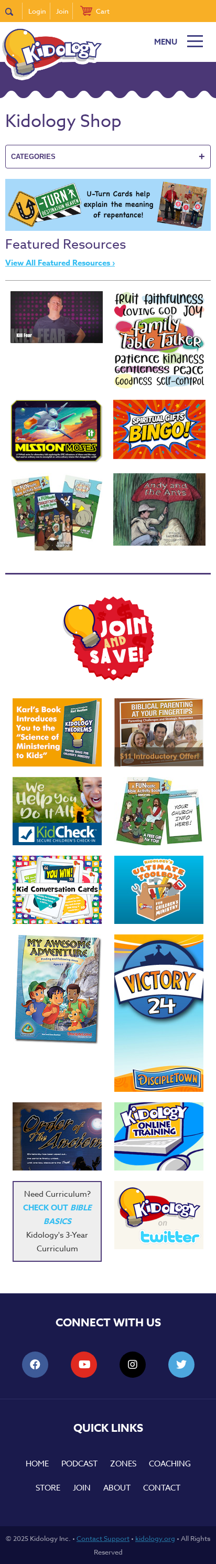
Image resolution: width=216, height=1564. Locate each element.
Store (48, 1488)
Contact (161, 1488)
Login (37, 11)
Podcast (79, 1464)
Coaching (170, 1464)
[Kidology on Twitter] (158, 1215)
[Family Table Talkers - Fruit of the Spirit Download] (159, 340)
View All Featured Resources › (60, 262)
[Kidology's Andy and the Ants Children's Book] (159, 509)
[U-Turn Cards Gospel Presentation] (108, 228)
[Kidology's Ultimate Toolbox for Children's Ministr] (158, 890)
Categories (108, 156)
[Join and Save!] (108, 678)
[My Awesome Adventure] (57, 990)
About (117, 1488)
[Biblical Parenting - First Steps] (158, 732)
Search (14, 11)
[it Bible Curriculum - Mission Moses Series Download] (56, 431)
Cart (103, 11)
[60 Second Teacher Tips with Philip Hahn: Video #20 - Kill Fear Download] (56, 317)
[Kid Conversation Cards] (57, 890)
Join (62, 11)
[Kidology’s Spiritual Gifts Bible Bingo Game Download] (159, 429)
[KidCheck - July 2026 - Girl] (57, 811)
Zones (123, 1464)
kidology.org (155, 1538)
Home (37, 1464)
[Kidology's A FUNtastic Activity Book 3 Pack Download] (56, 512)
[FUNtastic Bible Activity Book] (158, 811)
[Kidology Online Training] (158, 1136)
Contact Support (103, 1538)
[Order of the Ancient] (57, 1136)
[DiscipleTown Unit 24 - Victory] (158, 1013)
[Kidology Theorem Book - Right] (57, 732)
